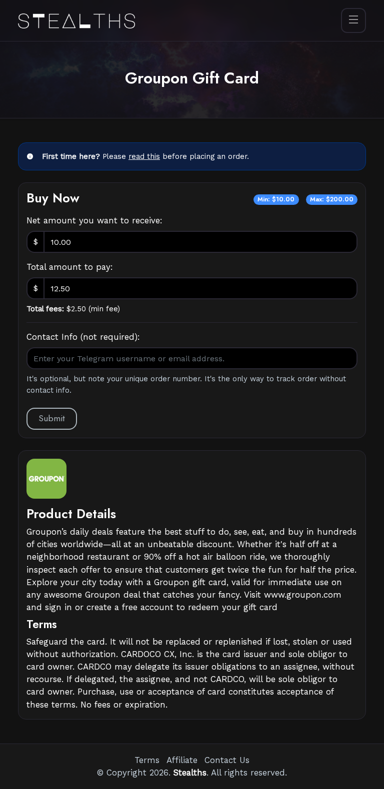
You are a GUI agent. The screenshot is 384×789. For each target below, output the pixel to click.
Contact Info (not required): (83, 337)
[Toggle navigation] (353, 20)
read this (144, 156)
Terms (147, 760)
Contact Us (227, 760)
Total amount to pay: (69, 267)
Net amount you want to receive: (94, 220)
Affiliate (182, 760)
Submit (51, 418)
